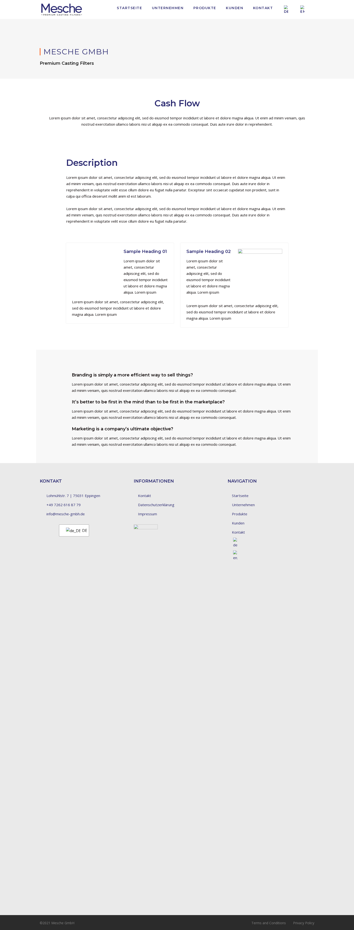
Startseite (129, 8)
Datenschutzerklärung (156, 504)
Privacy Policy (303, 923)
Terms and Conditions (268, 923)
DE (82, 530)
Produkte (204, 8)
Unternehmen (168, 8)
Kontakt (263, 8)
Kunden (234, 8)
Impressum (147, 513)
